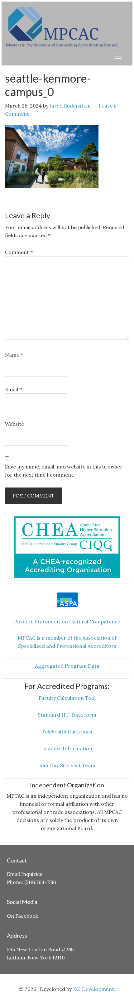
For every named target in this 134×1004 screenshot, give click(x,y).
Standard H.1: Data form (67, 715)
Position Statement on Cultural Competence (67, 621)
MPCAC (68, 27)
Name (14, 355)
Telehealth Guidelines (67, 731)
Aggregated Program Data (67, 666)
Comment (19, 252)
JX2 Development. (94, 989)
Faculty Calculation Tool (67, 698)
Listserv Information (67, 748)
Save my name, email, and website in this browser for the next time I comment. (63, 471)
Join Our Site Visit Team (67, 765)
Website (14, 424)
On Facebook (22, 916)
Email (13, 389)
